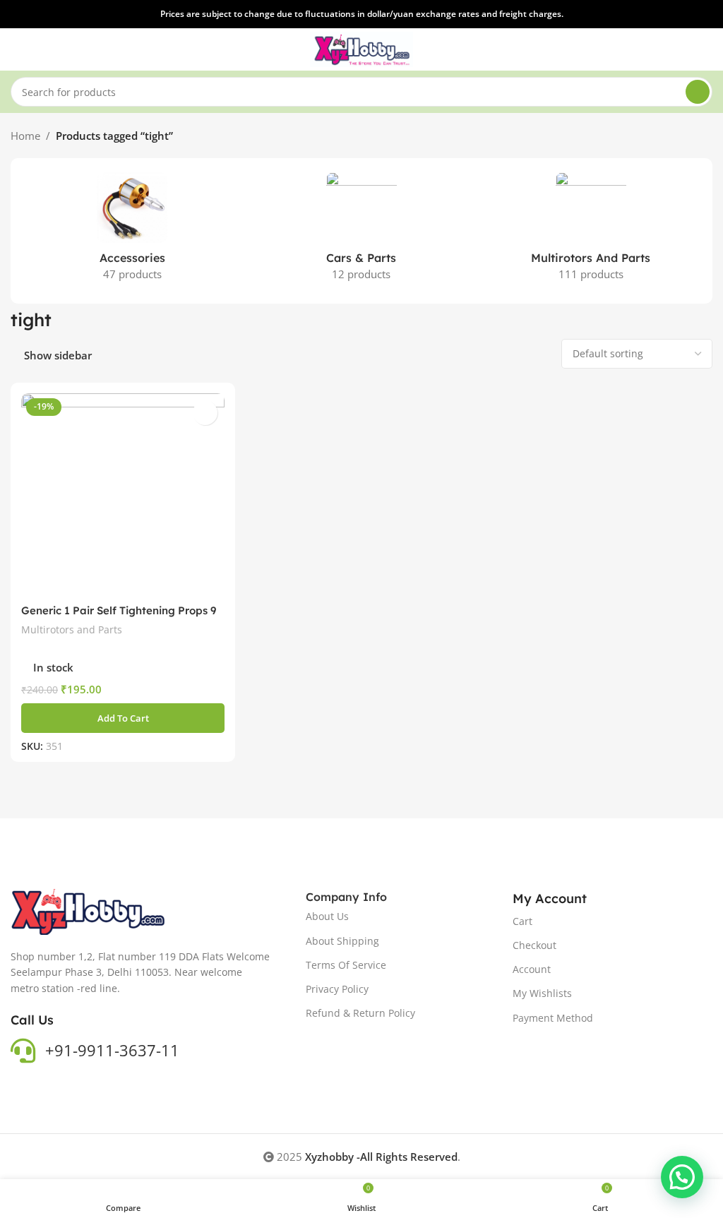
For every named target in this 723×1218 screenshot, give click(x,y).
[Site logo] (362, 48)
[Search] (698, 92)
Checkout (534, 945)
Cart (522, 921)
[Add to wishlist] (205, 412)
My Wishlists (542, 993)
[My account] (706, 49)
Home (25, 136)
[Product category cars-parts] (362, 230)
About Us (327, 916)
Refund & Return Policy (360, 1013)
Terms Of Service (346, 965)
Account (532, 969)
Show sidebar (58, 355)
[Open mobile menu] (16, 49)
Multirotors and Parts (71, 629)
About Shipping (342, 941)
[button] (123, 718)
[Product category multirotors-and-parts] (590, 230)
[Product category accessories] (132, 230)
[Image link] (89, 911)
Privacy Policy (337, 989)
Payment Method (553, 1018)
